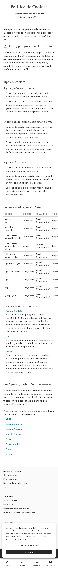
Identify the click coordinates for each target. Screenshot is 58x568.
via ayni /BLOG (10, 504)
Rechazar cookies (29, 545)
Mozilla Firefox (13, 434)
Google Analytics (15, 311)
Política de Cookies (39, 536)
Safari (9, 439)
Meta (8, 336)
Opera (9, 449)
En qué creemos (10, 479)
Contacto (7, 487)
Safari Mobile (13, 444)
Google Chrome (14, 423)
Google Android (14, 428)
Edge (8, 418)
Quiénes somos (10, 475)
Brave (9, 454)
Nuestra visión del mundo (15, 483)
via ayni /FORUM (10, 500)
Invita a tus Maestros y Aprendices (19, 512)
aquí (25, 331)
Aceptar (29, 552)
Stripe (9, 351)
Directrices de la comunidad (16, 508)
